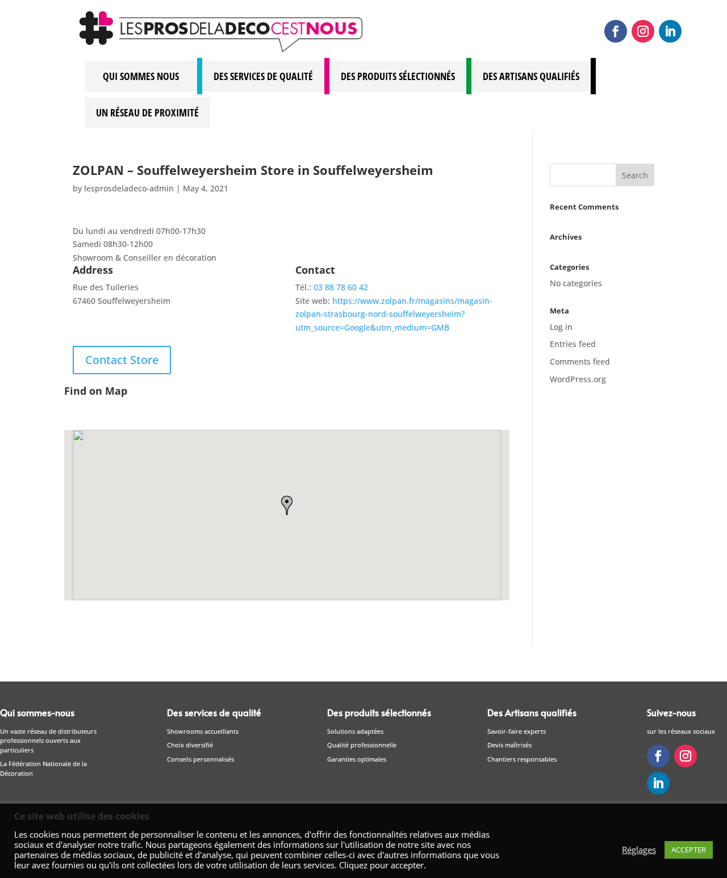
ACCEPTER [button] (688, 849)
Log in (561, 326)
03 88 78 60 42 (341, 287)
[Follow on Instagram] (643, 31)
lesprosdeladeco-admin (129, 188)
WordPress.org (578, 379)
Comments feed (580, 361)
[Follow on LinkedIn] (670, 31)
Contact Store (121, 359)
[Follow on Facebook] (615, 31)
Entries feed (573, 343)
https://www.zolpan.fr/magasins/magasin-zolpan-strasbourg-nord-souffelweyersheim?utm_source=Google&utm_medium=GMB (393, 314)
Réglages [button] (639, 849)
